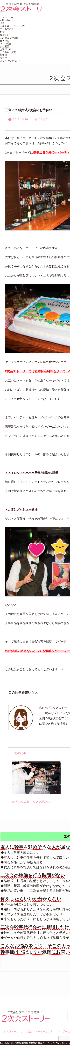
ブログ (3, 58)
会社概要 (4, 46)
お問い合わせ (7, 20)
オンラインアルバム (10, 61)
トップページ (11, 1031)
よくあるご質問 (8, 52)
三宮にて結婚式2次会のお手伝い (28, 110)
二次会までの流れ (9, 37)
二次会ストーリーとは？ (12, 26)
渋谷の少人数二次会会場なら (31, 802)
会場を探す (5, 34)
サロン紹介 (5, 43)
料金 (2, 31)
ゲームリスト (7, 29)
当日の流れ (5, 40)
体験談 (3, 55)
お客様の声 (5, 49)
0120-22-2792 (7, 17)
